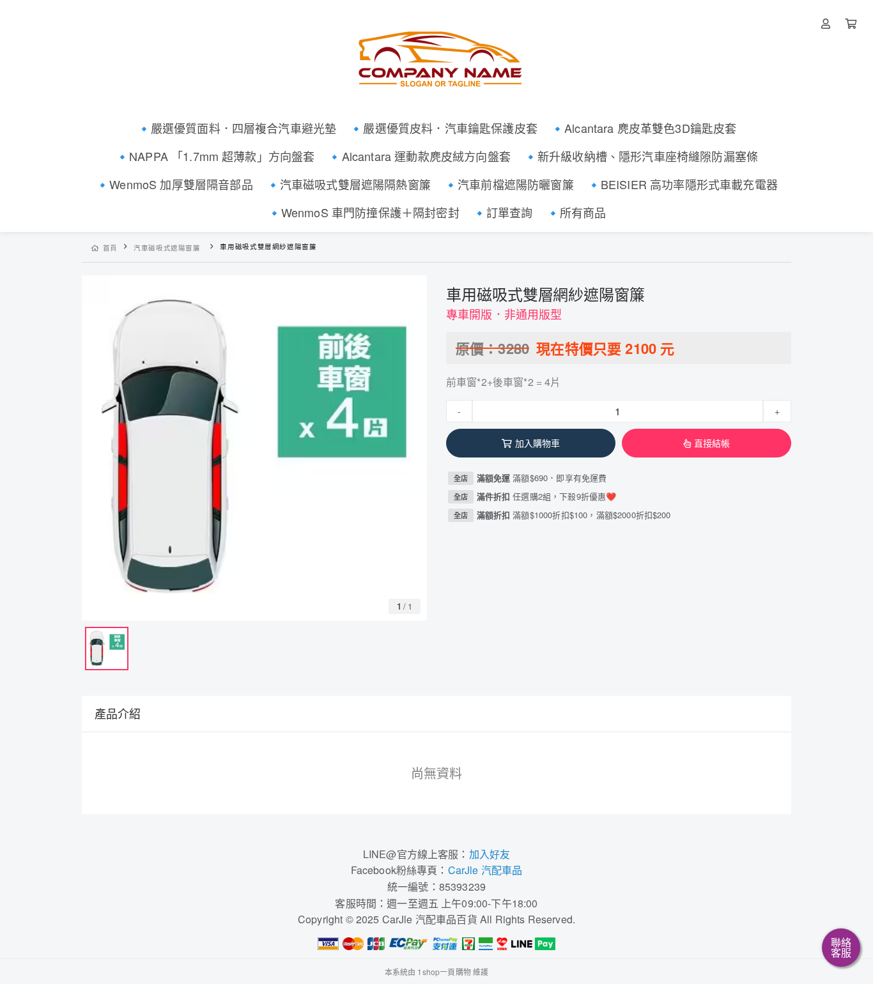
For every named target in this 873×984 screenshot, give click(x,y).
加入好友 (490, 854)
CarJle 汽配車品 (485, 870)
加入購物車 (537, 442)
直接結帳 (712, 442)
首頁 (110, 247)
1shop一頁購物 (443, 971)
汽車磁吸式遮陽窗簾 (167, 247)
